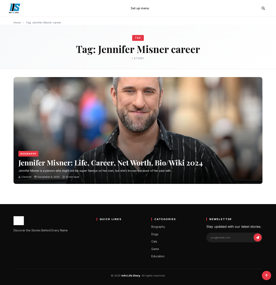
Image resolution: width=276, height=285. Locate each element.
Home (17, 22)
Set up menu (140, 8)
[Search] (263, 8)
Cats (154, 241)
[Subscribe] (258, 237)
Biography (28, 153)
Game (155, 249)
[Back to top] (266, 275)
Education (157, 256)
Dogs (154, 234)
